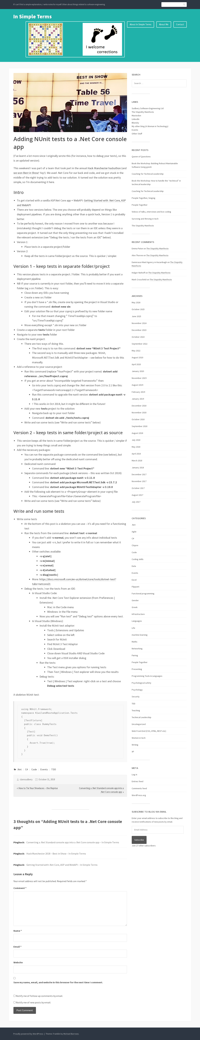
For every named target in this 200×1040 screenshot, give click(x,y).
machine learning (140, 634)
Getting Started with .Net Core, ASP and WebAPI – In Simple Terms (62, 864)
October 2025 (138, 309)
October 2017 (138, 488)
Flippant (135, 586)
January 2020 (138, 371)
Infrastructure (138, 614)
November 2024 (139, 323)
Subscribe (139, 839)
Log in (134, 774)
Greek (135, 607)
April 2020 (136, 364)
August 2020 (137, 357)
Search (184, 4)
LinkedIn (135, 119)
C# (26, 769)
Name (17, 930)
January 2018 (138, 467)
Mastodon (136, 115)
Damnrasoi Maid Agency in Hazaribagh (149, 262)
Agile (134, 531)
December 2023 (139, 330)
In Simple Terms (32, 16)
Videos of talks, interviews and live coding (151, 211)
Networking (137, 648)
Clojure (135, 545)
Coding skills (137, 559)
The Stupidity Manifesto (143, 112)
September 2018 (139, 426)
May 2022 (136, 350)
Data (134, 566)
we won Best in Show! (26, 173)
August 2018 (137, 433)
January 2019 (138, 398)
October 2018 (138, 419)
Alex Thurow (137, 255)
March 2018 (137, 460)
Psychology (137, 689)
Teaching (136, 710)
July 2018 (136, 440)
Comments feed (139, 788)
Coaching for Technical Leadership (148, 173)
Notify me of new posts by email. (33, 1002)
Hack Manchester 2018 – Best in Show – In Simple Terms (56, 853)
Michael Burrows (71, 1033)
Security (136, 696)
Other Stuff (137, 133)
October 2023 (138, 336)
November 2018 (139, 412)
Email (17, 946)
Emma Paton (137, 248)
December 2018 (139, 405)
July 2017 (136, 501)
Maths (134, 641)
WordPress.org (139, 795)
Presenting (137, 669)
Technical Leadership (141, 717)
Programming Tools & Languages (147, 676)
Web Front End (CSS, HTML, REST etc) (149, 731)
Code (34, 769)
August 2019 (137, 385)
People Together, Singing (143, 198)
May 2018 (136, 446)
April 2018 (136, 453)
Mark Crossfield (139, 279)
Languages (137, 621)
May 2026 (136, 302)
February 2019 (138, 392)
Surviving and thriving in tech (145, 218)
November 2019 (139, 378)
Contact (180, 24)
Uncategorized (139, 724)
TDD (53, 769)
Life (133, 628)
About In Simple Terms (140, 24)
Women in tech (138, 737)
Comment (19, 888)
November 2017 (139, 481)
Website (18, 962)
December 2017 (139, 474)
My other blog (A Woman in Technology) (150, 126)
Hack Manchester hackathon (104, 168)
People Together (140, 204)
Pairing (135, 655)
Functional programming (143, 593)
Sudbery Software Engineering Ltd (148, 108)
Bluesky (135, 122)
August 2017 (137, 495)
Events (44, 769)
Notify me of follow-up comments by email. (39, 995)
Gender (135, 600)
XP (133, 751)
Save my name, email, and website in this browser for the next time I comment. (58, 982)
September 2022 (139, 343)
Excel (134, 579)
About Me (163, 24)
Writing (135, 744)
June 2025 (136, 316)
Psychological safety (141, 682)
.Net (19, 769)
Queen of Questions (141, 156)
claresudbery (26, 779)
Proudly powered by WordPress (28, 1033)
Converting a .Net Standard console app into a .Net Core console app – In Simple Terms (72, 842)
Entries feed (137, 781)
